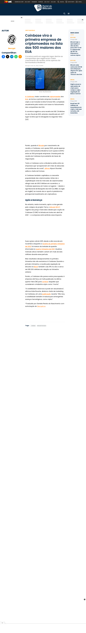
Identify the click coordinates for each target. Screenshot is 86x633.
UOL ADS (53, 1)
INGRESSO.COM (19, 1)
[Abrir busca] (64, 13)
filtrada (41, 145)
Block (36, 267)
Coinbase (33, 325)
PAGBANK (34, 1)
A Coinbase (29, 96)
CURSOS (40, 1)
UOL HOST (27, 1)
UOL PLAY (47, 1)
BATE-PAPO (71, 1)
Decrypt (11, 48)
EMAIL (80, 1)
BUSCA (62, 1)
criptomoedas (55, 96)
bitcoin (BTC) (55, 207)
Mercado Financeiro (41, 325)
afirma (47, 168)
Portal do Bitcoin (43, 8)
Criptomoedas (30, 30)
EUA (26, 99)
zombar (45, 282)
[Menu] (69, 13)
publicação (46, 294)
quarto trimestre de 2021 (45, 249)
